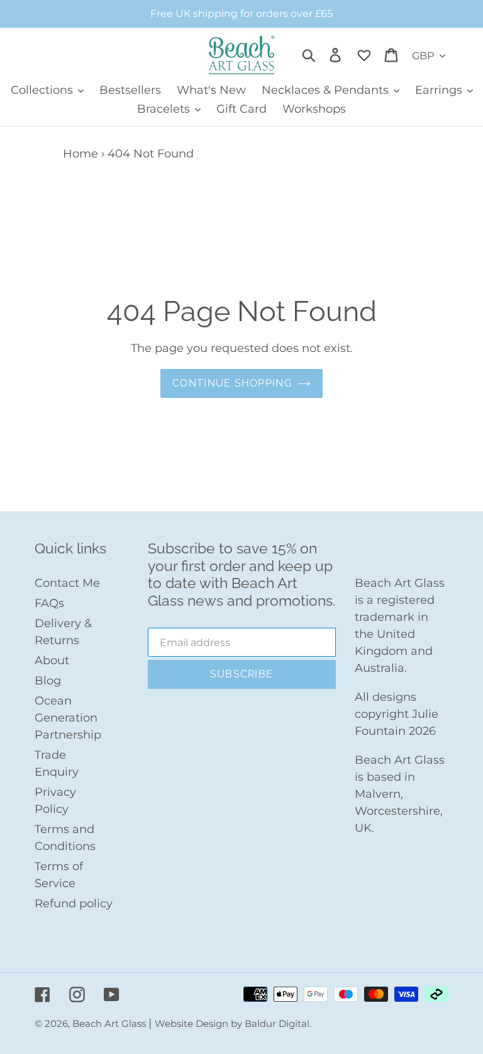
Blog (48, 681)
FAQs (49, 603)
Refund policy (74, 903)
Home (80, 154)
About (52, 660)
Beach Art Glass (110, 1023)
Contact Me (67, 583)
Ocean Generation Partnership (68, 718)
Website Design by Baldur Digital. (233, 1023)
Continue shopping (232, 383)
